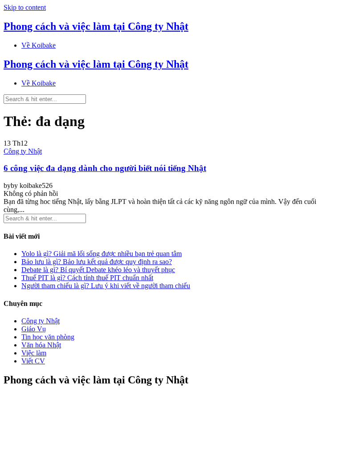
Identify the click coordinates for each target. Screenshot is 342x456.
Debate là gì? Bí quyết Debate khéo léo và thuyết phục (98, 269)
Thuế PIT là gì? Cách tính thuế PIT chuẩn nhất (87, 277)
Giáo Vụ (33, 329)
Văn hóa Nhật (41, 345)
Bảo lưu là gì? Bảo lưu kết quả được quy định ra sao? (96, 261)
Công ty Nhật (23, 151)
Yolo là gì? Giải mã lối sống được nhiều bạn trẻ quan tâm (101, 253)
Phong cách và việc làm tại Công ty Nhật (96, 26)
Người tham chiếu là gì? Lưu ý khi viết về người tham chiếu (105, 285)
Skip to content (25, 7)
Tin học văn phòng (47, 337)
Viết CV (33, 361)
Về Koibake (38, 45)
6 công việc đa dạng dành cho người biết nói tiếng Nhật (105, 168)
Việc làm (33, 353)
